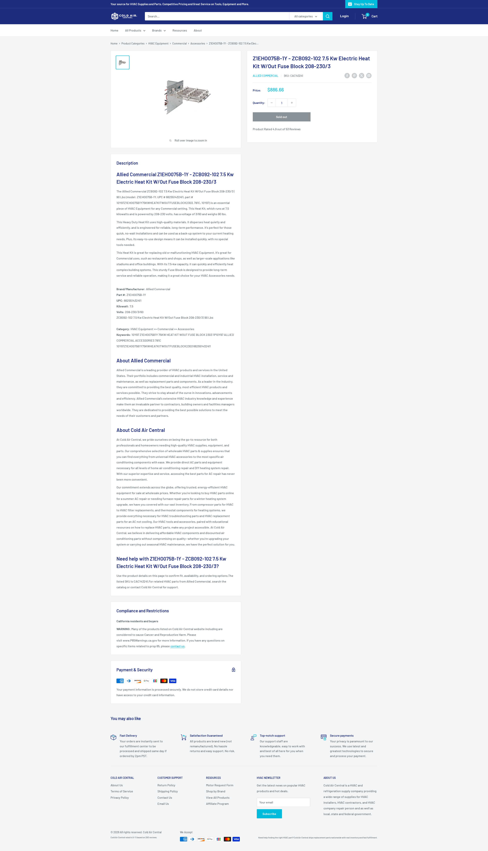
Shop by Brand (215, 791)
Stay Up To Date (364, 4)
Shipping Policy (167, 791)
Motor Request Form (219, 785)
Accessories (197, 43)
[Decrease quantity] (272, 103)
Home (114, 30)
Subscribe (269, 813)
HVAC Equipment (158, 43)
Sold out (281, 117)
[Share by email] (369, 75)
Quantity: (259, 102)
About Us (117, 785)
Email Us (163, 803)
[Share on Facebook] (347, 75)
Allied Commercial (265, 75)
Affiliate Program (217, 803)
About (198, 30)
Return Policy (166, 785)
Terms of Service (122, 791)
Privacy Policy (120, 797)
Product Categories (132, 43)
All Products (133, 30)
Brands (157, 30)
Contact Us (164, 797)
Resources (180, 30)
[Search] (327, 16)
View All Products (218, 797)
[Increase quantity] (292, 103)
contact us (177, 646)
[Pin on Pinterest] (354, 75)
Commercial (179, 43)
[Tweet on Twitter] (361, 75)
